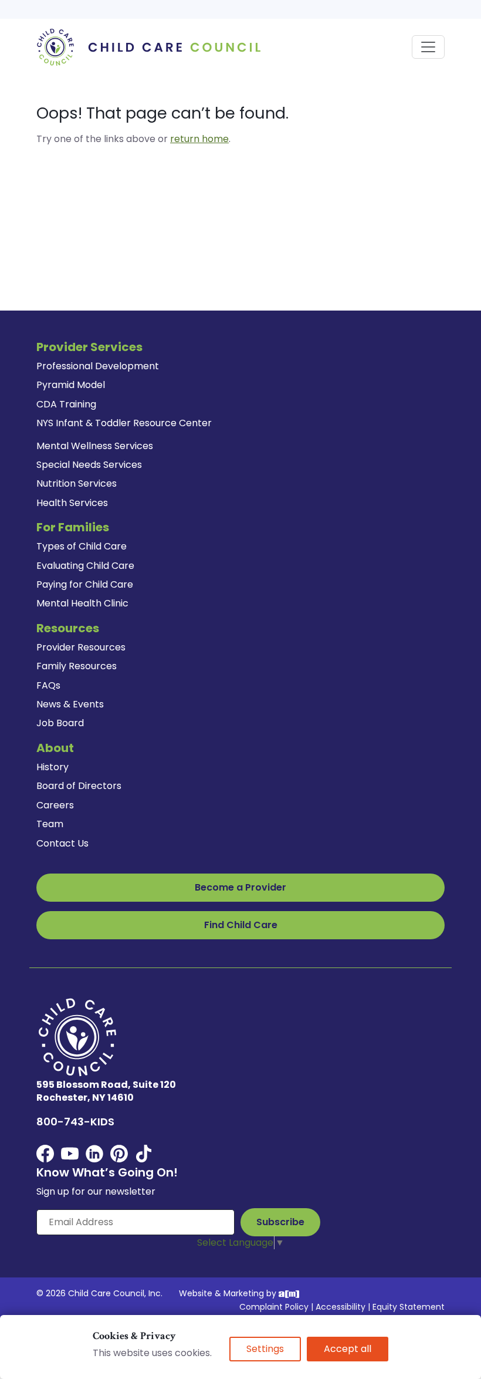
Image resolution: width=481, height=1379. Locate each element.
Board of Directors (78, 786)
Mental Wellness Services (94, 446)
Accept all (347, 1349)
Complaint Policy (274, 1307)
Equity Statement (408, 1307)
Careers (55, 805)
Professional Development (97, 366)
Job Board (60, 723)
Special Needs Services (89, 464)
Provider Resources (81, 647)
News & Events (70, 704)
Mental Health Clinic (82, 603)
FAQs (48, 685)
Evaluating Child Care (85, 565)
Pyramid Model (70, 385)
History (52, 767)
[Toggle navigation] (428, 47)
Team (49, 824)
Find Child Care (240, 925)
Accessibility (340, 1307)
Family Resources (76, 666)
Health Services (72, 503)
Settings (265, 1349)
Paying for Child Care (84, 584)
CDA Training (66, 404)
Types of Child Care (81, 546)
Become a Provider (240, 887)
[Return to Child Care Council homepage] (152, 46)
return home (199, 139)
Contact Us (62, 843)
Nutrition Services (76, 483)
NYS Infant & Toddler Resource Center (124, 423)
